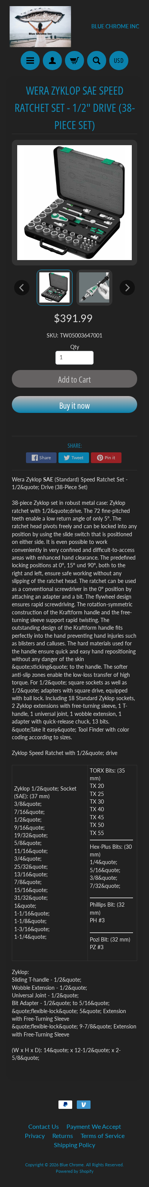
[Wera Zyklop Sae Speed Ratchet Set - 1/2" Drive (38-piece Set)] (55, 288)
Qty (74, 347)
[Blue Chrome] (40, 26)
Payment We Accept (93, 1126)
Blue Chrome (72, 1164)
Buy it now (74, 405)
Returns (62, 1135)
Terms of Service (103, 1135)
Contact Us (43, 1126)
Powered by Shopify (75, 1171)
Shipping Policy (74, 1144)
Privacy (35, 1135)
